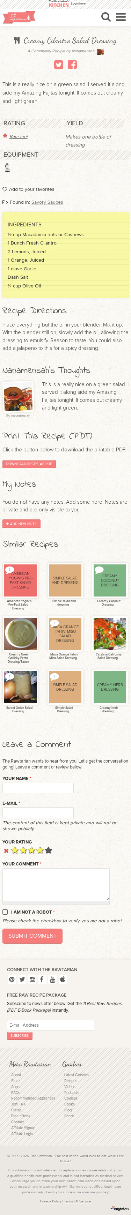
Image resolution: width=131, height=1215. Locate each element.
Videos (69, 1087)
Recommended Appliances (33, 1098)
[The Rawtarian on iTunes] (63, 979)
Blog (68, 1110)
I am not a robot (33, 912)
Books (69, 1104)
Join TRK (18, 1104)
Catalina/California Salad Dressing (108, 656)
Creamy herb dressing (108, 710)
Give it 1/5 (15, 850)
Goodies (71, 1063)
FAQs (15, 1092)
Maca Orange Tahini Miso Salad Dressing (63, 656)
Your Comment (22, 864)
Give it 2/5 (23, 850)
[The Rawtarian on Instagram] (32, 979)
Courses (71, 1098)
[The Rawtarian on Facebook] (42, 979)
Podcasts (71, 1092)
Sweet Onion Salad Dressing (19, 710)
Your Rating (17, 842)
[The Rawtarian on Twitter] (22, 979)
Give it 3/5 (32, 850)
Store (15, 1081)
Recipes (70, 1081)
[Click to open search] (106, 16)
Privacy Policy (50, 1201)
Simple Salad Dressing (63, 710)
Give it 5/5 (48, 850)
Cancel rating (6, 850)
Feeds (69, 1116)
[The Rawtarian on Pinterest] (12, 979)
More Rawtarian (30, 1063)
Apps (15, 1087)
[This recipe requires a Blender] (7, 168)
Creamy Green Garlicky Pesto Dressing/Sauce (18, 658)
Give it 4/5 (40, 850)
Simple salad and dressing (64, 603)
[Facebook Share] (72, 64)
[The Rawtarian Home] (19, 17)
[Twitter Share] (58, 64)
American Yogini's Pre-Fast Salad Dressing (18, 604)
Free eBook (20, 1116)
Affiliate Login (22, 1134)
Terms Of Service (77, 1201)
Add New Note (23, 524)
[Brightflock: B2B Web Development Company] (119, 1208)
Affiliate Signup (23, 1128)
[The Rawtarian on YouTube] (52, 979)
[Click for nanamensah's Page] (100, 53)
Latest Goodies (76, 1075)
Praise (16, 1110)
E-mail (11, 803)
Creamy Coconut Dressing (108, 603)
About (16, 1075)
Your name (16, 778)
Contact (17, 1122)
